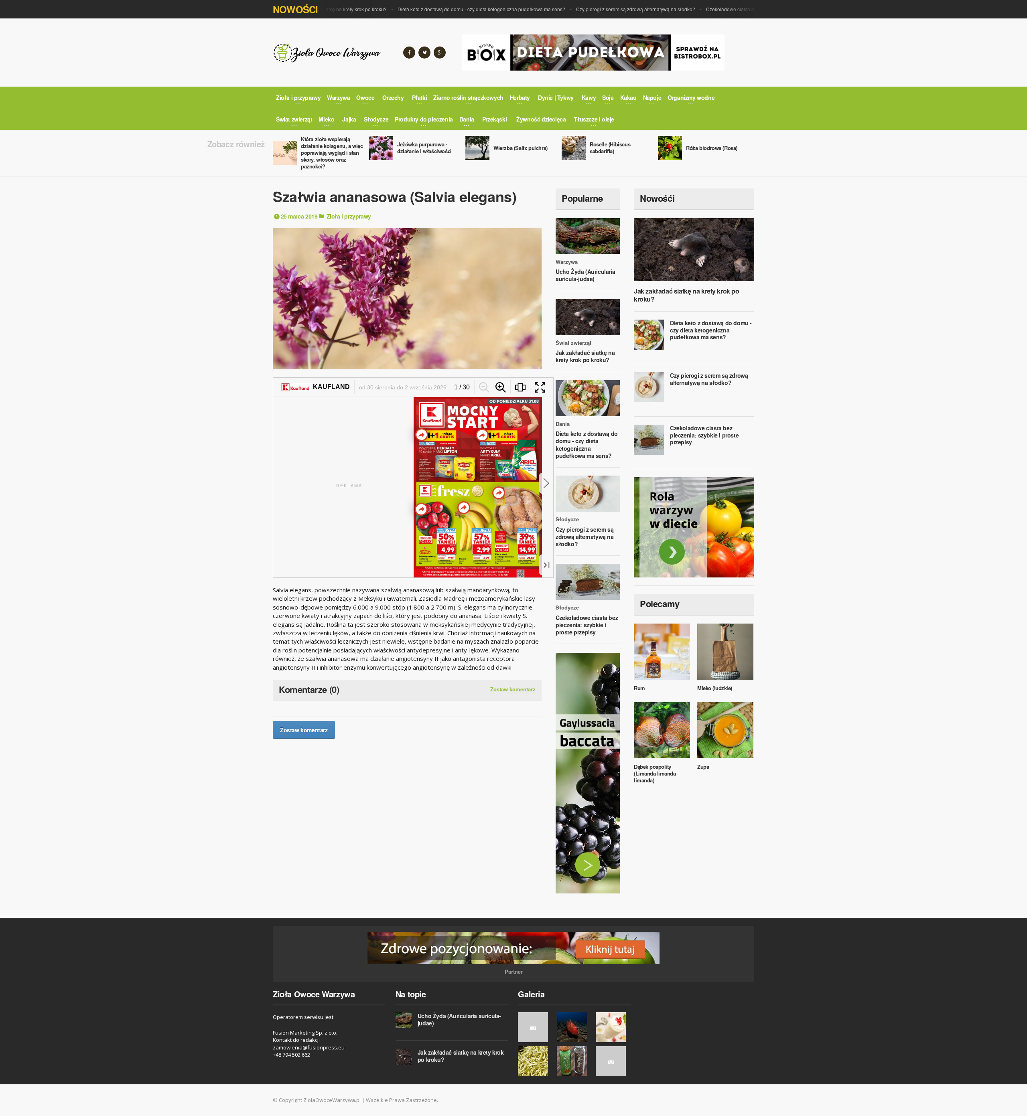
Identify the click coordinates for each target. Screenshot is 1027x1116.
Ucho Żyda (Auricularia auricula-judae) (585, 275)
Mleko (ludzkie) (714, 688)
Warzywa (567, 261)
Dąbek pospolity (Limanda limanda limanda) (655, 773)
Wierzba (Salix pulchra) (520, 148)
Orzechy (393, 97)
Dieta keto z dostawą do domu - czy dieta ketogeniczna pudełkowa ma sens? (454, 9)
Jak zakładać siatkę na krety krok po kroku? (585, 356)
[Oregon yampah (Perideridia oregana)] (613, 1061)
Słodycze (567, 519)
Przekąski (494, 119)
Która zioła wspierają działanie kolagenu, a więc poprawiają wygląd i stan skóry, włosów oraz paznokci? (332, 152)
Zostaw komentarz (513, 689)
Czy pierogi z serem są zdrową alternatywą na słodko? (608, 9)
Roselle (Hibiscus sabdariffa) (610, 147)
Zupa (703, 766)
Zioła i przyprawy (349, 216)
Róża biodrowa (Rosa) (711, 148)
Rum (639, 688)
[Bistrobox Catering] (694, 527)
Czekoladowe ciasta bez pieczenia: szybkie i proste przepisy (745, 9)
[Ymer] (613, 1027)
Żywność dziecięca (541, 119)
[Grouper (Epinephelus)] (574, 1027)
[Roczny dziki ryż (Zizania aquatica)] (535, 1027)
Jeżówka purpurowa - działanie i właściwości (424, 147)
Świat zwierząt (573, 342)
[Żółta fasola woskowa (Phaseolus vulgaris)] (535, 1061)
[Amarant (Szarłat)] (574, 1061)
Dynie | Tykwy (556, 97)
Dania (563, 423)
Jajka (349, 119)
